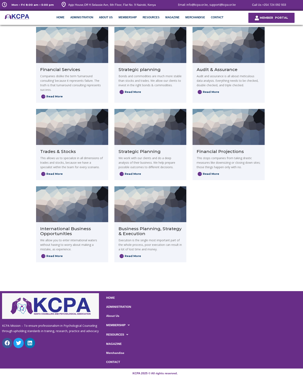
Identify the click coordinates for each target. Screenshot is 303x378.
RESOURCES (151, 17)
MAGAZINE (172, 17)
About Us (106, 17)
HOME (60, 17)
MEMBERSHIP (128, 17)
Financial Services (60, 69)
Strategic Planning (140, 151)
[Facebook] (7, 343)
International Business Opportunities (65, 231)
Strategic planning (140, 69)
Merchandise (195, 17)
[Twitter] (18, 343)
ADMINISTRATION (81, 17)
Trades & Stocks (58, 151)
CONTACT (217, 17)
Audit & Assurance (217, 69)
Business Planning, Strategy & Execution (150, 231)
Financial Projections (220, 151)
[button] (151, 325)
